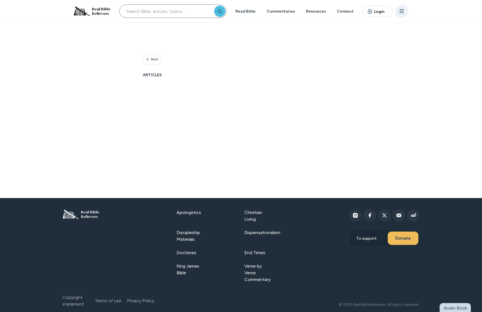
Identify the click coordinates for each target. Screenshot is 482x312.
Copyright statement (73, 301)
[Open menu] (401, 11)
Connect (345, 11)
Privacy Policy (140, 300)
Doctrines (186, 252)
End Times (254, 252)
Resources (316, 11)
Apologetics (189, 212)
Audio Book (455, 308)
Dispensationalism (262, 232)
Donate (403, 238)
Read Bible (245, 11)
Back (154, 59)
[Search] (219, 11)
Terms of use (108, 300)
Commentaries (281, 11)
